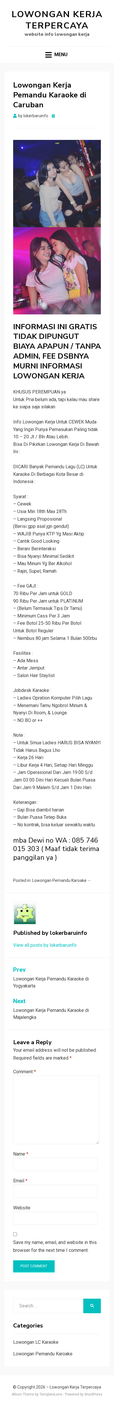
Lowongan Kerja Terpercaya (57, 20)
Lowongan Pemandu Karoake (59, 880)
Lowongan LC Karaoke (35, 1342)
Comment (24, 1071)
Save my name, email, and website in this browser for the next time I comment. (55, 1246)
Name (20, 1154)
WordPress (93, 1394)
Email (20, 1180)
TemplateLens (50, 1394)
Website (21, 1208)
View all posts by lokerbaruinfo (45, 945)
